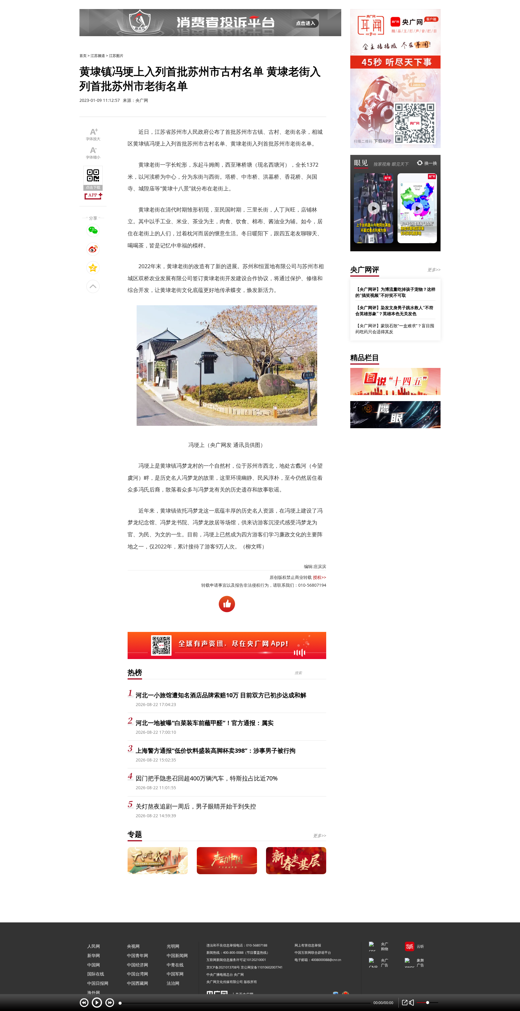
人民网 (93, 946)
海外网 (93, 992)
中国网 (93, 965)
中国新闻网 (177, 955)
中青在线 (175, 965)
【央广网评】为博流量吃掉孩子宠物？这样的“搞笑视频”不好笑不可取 (395, 292)
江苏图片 (116, 55)
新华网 (93, 955)
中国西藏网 (137, 983)
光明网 (173, 946)
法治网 (173, 983)
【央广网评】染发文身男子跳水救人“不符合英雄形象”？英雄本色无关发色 (394, 310)
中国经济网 (137, 965)
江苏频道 (98, 55)
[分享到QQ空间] (93, 267)
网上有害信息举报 (308, 945)
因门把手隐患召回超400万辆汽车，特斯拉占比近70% (207, 778)
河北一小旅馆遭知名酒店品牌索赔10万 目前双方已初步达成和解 (221, 695)
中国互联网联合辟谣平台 (313, 952)
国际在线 (95, 974)
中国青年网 (137, 955)
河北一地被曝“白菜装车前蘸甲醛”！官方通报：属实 (205, 723)
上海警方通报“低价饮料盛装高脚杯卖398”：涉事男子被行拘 (216, 750)
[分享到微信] (93, 230)
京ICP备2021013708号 (223, 967)
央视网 (133, 946)
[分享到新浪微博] (93, 249)
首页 (83, 55)
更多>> (319, 835)
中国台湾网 (137, 974)
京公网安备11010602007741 (262, 967)
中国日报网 (97, 983)
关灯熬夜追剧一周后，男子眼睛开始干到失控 (196, 806)
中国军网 (175, 974)
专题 (135, 834)
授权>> (319, 577)
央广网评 (364, 269)
